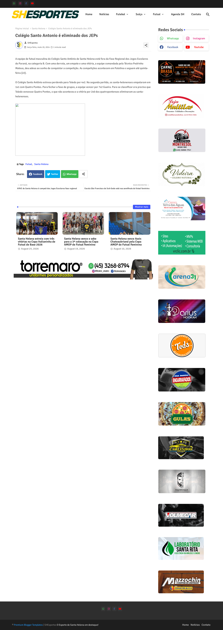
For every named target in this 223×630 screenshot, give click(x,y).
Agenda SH (177, 14)
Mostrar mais (141, 206)
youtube (199, 47)
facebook (172, 47)
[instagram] (20, 3)
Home (88, 14)
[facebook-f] (26, 3)
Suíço (139, 14)
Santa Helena (38, 28)
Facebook (37, 174)
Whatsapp (71, 174)
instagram (199, 38)
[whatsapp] (14, 3)
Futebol (120, 14)
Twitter (54, 174)
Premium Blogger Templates (28, 624)
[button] (207, 14)
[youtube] (32, 3)
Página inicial (22, 28)
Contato (196, 14)
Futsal (156, 14)
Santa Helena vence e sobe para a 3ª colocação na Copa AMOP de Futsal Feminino (81, 241)
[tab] (89, 14)
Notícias (104, 14)
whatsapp (173, 38)
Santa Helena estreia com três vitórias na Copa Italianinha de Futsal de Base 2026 (36, 241)
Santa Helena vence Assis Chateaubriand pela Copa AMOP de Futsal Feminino (126, 241)
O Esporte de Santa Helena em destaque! (77, 624)
